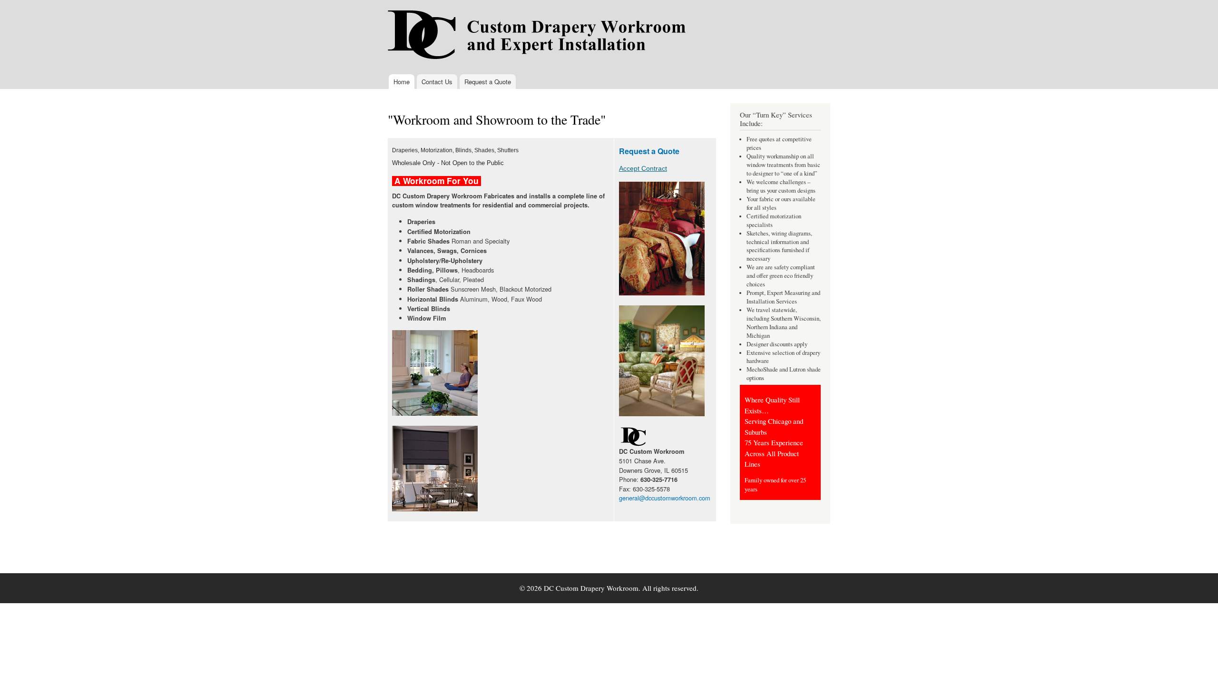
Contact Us (437, 81)
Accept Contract (643, 168)
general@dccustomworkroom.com (664, 497)
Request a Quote (487, 81)
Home (401, 81)
